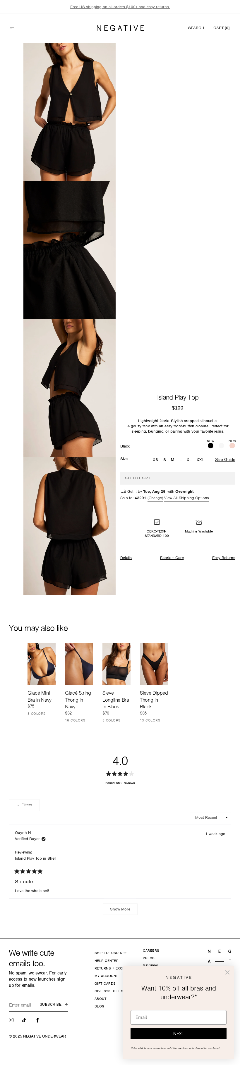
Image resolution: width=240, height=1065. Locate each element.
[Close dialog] (227, 972)
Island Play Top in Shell (35, 858)
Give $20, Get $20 (111, 991)
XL (189, 459)
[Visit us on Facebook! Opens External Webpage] (38, 1019)
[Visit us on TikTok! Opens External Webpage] (25, 1019)
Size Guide (225, 459)
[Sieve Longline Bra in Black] (116, 664)
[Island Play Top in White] (221, 446)
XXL (200, 459)
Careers (151, 950)
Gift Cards (105, 983)
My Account (106, 976)
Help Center (107, 960)
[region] (120, 7)
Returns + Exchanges (116, 968)
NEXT (178, 1034)
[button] (24, 28)
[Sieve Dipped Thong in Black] (154, 664)
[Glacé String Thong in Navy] (79, 664)
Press (149, 958)
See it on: (97, 57)
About (100, 998)
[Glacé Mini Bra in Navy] (42, 664)
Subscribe (50, 1004)
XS (155, 459)
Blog (100, 1006)
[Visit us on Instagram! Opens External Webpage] (12, 1019)
